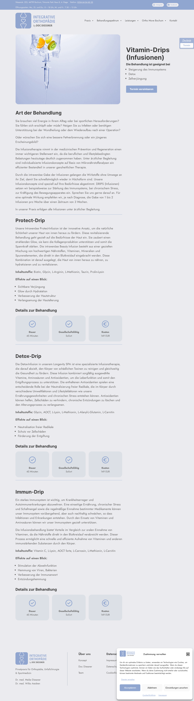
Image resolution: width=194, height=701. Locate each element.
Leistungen (130, 20)
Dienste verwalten (128, 679)
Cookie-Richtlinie (149, 695)
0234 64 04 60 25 (85, 2)
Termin (186, 45)
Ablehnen (152, 687)
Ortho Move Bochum (152, 20)
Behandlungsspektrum (108, 20)
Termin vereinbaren (141, 89)
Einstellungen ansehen (177, 687)
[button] (187, 654)
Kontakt (173, 20)
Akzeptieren (130, 687)
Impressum (163, 695)
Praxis (87, 20)
